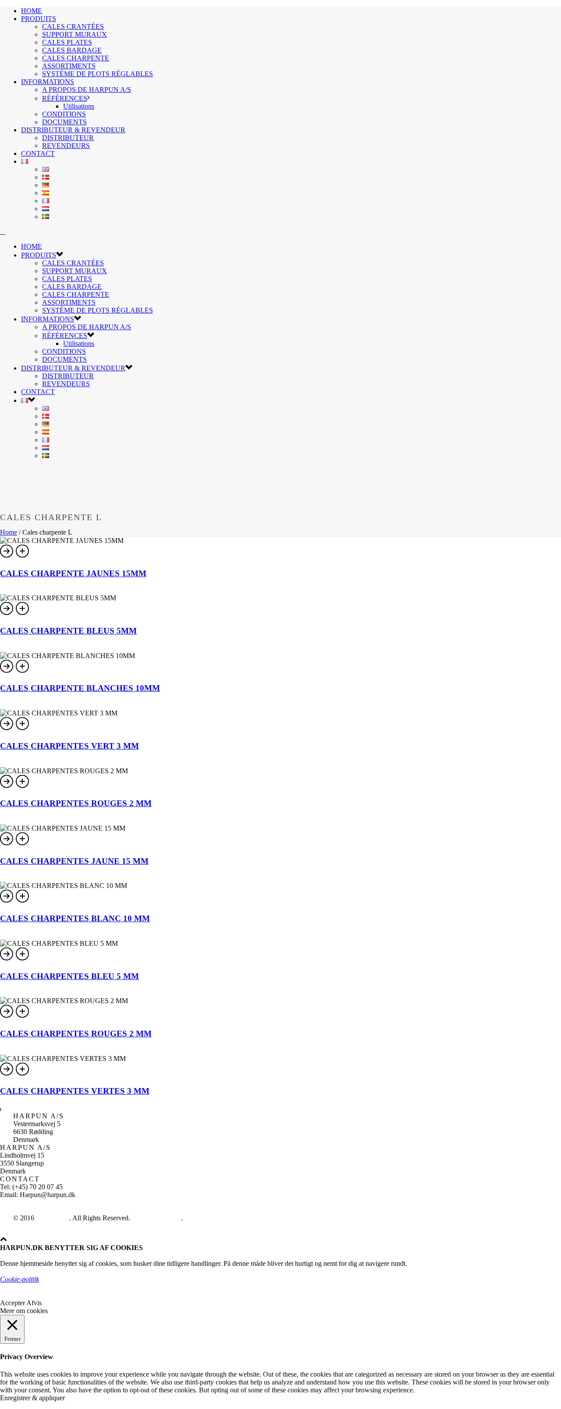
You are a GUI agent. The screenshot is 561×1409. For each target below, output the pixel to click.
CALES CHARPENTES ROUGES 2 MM (76, 803)
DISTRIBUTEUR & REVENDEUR (73, 130)
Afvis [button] (34, 1303)
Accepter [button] (12, 1303)
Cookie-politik (19, 1279)
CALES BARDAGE (72, 50)
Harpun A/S (52, 1218)
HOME (31, 10)
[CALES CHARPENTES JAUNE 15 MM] (23, 844)
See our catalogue (156, 1218)
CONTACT (38, 153)
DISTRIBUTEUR (68, 137)
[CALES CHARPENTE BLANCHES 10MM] (23, 671)
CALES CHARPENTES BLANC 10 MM (75, 918)
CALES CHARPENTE (75, 58)
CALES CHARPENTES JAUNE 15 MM (74, 861)
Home (8, 532)
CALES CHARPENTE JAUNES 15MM (73, 573)
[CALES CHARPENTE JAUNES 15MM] (23, 556)
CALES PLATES (67, 42)
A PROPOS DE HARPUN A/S (86, 89)
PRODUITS (38, 18)
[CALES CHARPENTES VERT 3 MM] (23, 729)
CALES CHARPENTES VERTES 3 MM (74, 1090)
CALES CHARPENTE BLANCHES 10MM (80, 688)
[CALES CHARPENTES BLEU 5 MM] (23, 959)
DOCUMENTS (64, 122)
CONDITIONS (64, 114)
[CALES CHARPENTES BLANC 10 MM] (23, 901)
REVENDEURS (66, 145)
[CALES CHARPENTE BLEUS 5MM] (23, 613)
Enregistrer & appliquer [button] (32, 1398)
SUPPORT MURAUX (74, 34)
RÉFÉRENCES (64, 98)
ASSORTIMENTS (69, 66)
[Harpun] (2, 231)
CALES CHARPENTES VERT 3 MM (69, 745)
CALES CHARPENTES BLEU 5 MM (69, 976)
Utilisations (78, 106)
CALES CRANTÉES (73, 26)
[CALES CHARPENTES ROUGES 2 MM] (23, 786)
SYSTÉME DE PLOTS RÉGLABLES (97, 73)
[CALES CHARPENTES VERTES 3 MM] (23, 1074)
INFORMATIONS (47, 81)
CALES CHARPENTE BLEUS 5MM (68, 630)
